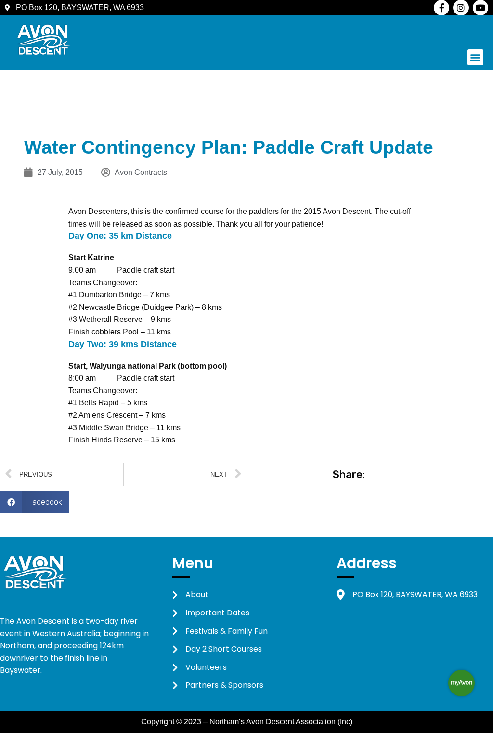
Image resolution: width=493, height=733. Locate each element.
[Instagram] (460, 7)
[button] (475, 57)
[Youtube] (480, 7)
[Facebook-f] (441, 7)
